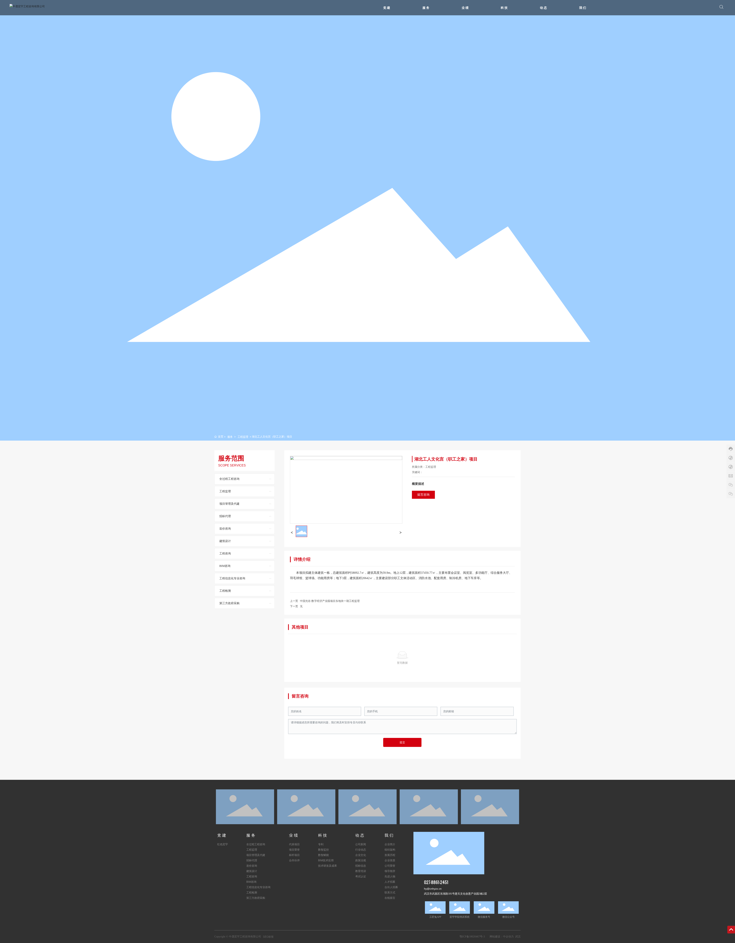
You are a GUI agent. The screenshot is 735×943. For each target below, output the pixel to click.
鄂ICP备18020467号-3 (472, 936)
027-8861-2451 (436, 882)
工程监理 (243, 436)
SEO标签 (268, 936)
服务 (230, 436)
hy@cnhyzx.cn (433, 888)
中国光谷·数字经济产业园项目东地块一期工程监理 (330, 600)
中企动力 (508, 936)
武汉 (518, 936)
